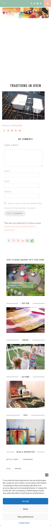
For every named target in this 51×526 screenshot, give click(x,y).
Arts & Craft (12, 459)
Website (7, 191)
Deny (25, 509)
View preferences (25, 517)
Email (7, 181)
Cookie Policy (24, 522)
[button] (46, 475)
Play (8, 468)
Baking (18, 468)
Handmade (28, 459)
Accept (25, 501)
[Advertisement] (25, 53)
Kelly (20, 125)
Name (7, 171)
